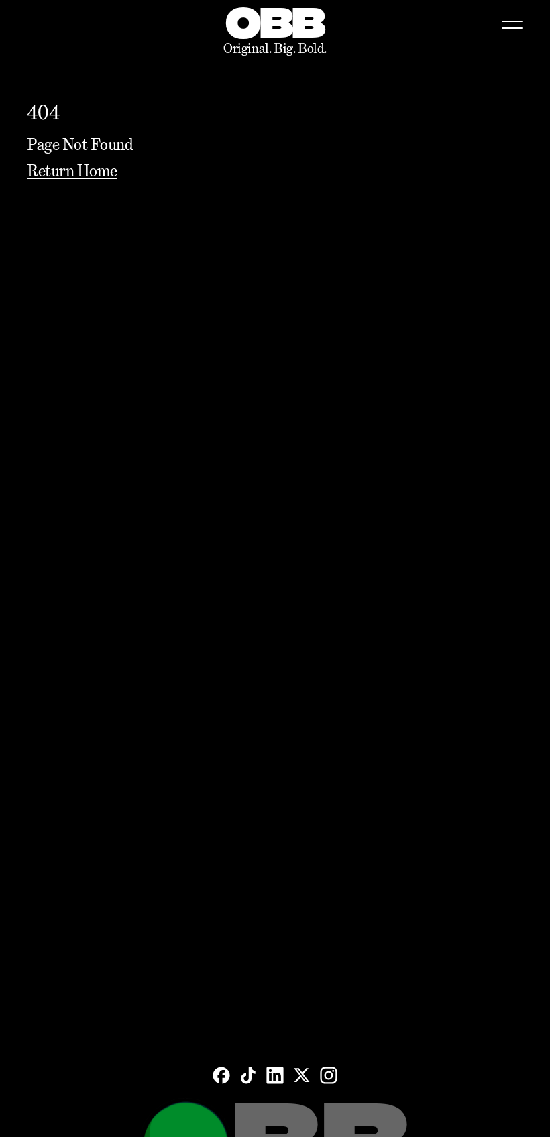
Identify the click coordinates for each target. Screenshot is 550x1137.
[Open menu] (512, 25)
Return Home (72, 170)
